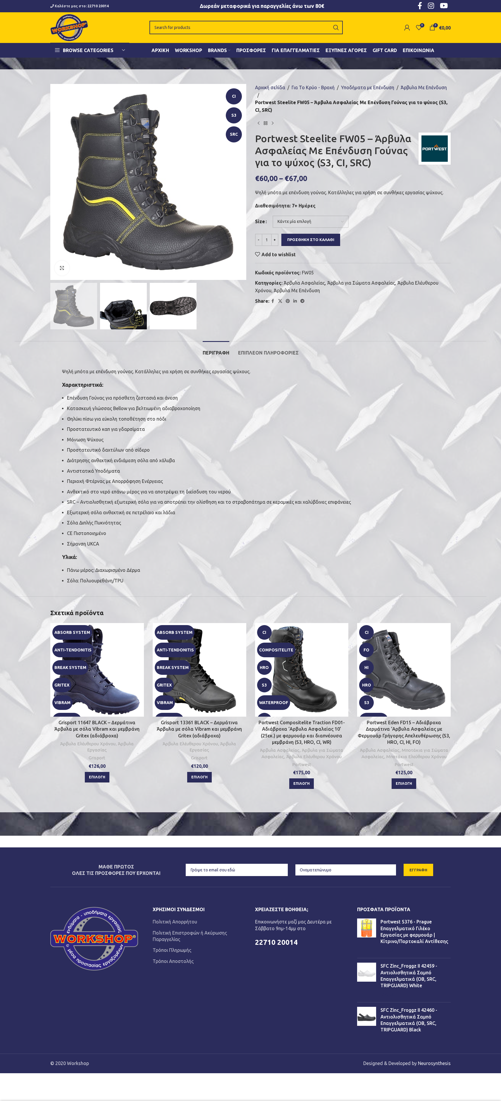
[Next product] (272, 123)
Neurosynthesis (434, 1063)
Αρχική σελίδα (270, 87)
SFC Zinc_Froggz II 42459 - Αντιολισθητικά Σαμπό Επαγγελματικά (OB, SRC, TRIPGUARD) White (409, 975)
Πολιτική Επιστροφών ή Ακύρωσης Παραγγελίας (190, 936)
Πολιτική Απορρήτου (175, 921)
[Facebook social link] (272, 301)
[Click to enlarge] (62, 268)
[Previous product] (258, 123)
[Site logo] (69, 27)
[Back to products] (265, 123)
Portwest (301, 764)
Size (260, 221)
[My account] (407, 27)
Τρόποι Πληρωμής (172, 950)
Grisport (97, 757)
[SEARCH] (336, 27)
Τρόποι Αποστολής (173, 961)
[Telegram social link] (302, 301)
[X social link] (280, 301)
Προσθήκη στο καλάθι (310, 240)
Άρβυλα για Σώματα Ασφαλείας (361, 282)
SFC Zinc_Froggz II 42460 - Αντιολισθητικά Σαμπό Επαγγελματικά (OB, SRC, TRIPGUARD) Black (409, 1019)
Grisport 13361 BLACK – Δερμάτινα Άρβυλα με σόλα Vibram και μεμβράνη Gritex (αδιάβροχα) (199, 729)
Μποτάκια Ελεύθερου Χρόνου (416, 756)
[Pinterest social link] (288, 301)
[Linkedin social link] (295, 301)
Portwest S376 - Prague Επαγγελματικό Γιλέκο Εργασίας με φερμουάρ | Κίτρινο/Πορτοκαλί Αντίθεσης (414, 931)
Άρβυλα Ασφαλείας (304, 282)
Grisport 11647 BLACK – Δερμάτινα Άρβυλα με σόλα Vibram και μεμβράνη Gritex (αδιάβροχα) (97, 729)
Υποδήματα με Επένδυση (367, 87)
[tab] (216, 350)
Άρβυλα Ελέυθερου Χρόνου (88, 743)
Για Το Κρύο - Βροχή (313, 87)
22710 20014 (98, 6)
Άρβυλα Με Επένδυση (424, 87)
